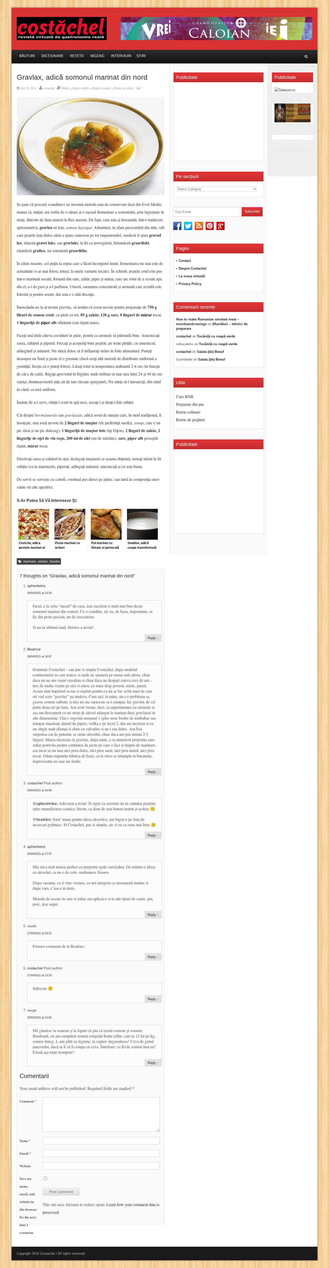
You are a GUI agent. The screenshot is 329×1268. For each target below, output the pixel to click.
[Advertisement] (219, 123)
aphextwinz (36, 586)
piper (45, 322)
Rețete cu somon (124, 88)
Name (25, 1140)
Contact (185, 261)
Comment (28, 1101)
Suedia (55, 561)
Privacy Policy (190, 284)
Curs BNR (185, 396)
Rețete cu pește (102, 88)
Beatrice (34, 649)
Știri (141, 56)
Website (25, 1165)
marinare (29, 561)
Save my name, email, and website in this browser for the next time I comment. (28, 1205)
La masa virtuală (192, 276)
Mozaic (97, 56)
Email (25, 1153)
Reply (152, 638)
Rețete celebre (80, 88)
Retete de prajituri (190, 419)
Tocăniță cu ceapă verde (216, 336)
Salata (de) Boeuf (210, 352)
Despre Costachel (192, 268)
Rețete (77, 56)
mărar (146, 315)
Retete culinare (188, 412)
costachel (48, 88)
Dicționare (52, 56)
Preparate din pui (190, 404)
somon (43, 561)
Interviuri (121, 56)
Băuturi (27, 56)
